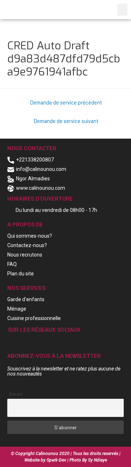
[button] (122, 10)
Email (15, 394)
